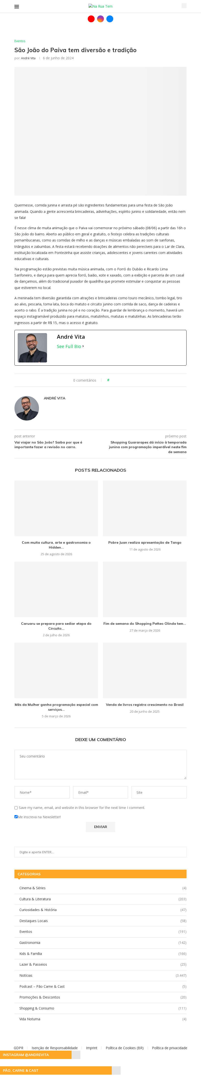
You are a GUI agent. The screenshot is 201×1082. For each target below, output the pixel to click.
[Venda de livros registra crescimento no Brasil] (145, 670)
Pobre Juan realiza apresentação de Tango (144, 542)
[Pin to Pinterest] (124, 380)
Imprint (91, 1048)
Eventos (103, 931)
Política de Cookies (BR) (125, 1048)
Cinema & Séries (103, 888)
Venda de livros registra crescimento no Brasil (145, 704)
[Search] (184, 5)
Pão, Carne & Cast (20, 1070)
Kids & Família (103, 953)
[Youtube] (91, 18)
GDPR (18, 1048)
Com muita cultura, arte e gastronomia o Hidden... (56, 545)
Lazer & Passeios (103, 964)
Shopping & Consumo (103, 1008)
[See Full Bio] (83, 346)
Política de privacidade (169, 1048)
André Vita (28, 58)
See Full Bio (69, 346)
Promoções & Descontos (103, 997)
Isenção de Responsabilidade (55, 1048)
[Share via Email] (128, 380)
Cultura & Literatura (103, 899)
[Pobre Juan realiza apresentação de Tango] (145, 508)
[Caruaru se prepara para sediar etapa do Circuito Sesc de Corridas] (56, 589)
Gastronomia (103, 942)
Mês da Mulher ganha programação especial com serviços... (56, 707)
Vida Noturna (103, 1019)
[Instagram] (100, 18)
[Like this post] (111, 380)
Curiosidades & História (103, 909)
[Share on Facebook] (117, 380)
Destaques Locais (103, 920)
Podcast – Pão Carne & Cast (103, 986)
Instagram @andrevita (26, 1055)
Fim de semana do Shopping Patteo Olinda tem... (144, 623)
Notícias (103, 975)
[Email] (109, 18)
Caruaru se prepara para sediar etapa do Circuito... (56, 626)
